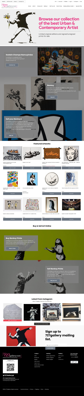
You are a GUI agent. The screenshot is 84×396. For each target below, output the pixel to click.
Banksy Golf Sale (26, 162)
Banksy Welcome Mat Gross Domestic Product (51, 163)
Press (42, 389)
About (15, 1)
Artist (35, 355)
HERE (59, 274)
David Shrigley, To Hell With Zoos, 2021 (50, 213)
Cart (81, 1)
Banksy (35, 359)
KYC (56, 1)
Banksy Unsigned (50, 357)
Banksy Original (49, 359)
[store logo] (9, 6)
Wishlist (65, 1)
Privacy (31, 389)
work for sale (65, 89)
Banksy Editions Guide (39, 365)
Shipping (37, 389)
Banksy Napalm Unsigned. (8, 213)
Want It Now (12, 248)
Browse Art (36, 357)
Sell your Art (53, 280)
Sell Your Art (9, 1)
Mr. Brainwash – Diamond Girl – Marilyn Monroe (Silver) (71, 163)
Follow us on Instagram (42, 324)
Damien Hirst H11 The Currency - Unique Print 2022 (11, 189)
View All (52, 97)
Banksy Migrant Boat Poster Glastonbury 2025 (9, 163)
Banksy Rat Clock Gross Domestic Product (50, 189)
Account (60, 1)
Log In (70, 1)
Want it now (37, 363)
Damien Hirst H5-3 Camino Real (29, 213)
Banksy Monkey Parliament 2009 (69, 213)
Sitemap (47, 389)
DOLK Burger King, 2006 (28, 188)
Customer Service (24, 389)
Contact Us (21, 1)
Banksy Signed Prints (50, 355)
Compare (76, 1)
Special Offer (37, 366)
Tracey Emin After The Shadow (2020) (70, 188)
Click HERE (8, 129)
